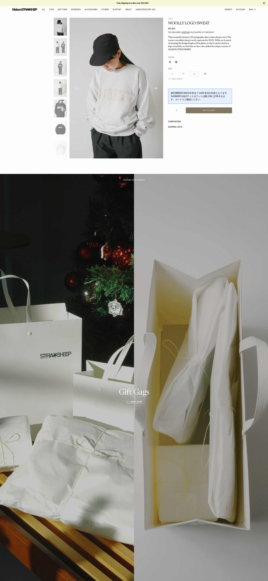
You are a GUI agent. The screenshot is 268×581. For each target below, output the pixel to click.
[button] (240, 9)
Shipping (186, 32)
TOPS (170, 19)
